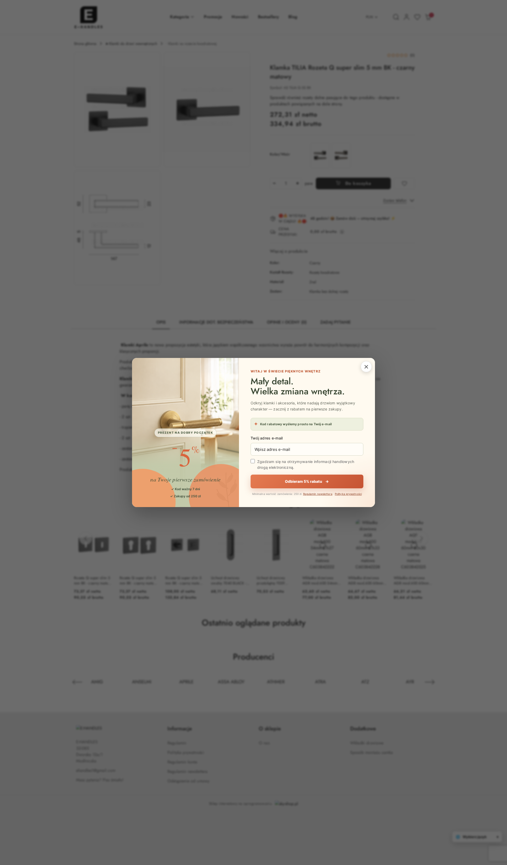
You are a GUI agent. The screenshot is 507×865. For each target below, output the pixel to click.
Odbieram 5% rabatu (307, 481)
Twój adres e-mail (267, 438)
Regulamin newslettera (317, 493)
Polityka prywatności (348, 493)
